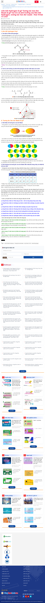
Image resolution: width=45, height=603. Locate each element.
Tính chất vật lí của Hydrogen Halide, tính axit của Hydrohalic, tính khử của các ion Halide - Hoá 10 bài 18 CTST (33, 276)
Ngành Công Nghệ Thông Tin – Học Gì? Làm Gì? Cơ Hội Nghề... (17, 509)
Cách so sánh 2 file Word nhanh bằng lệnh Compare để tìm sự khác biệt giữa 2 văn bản (16, 460)
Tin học (24, 585)
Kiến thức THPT (14, 4)
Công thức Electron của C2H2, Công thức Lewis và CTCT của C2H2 (33, 348)
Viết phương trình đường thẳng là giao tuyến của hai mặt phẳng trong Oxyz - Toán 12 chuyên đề (16, 382)
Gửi (33, 257)
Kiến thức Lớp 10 (26, 571)
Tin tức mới (8, 4)
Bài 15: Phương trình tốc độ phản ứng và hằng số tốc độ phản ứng (26, 209)
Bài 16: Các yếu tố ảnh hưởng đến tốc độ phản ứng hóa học (25, 211)
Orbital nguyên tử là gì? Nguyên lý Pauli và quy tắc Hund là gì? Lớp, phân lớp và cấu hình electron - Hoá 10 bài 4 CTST (11, 269)
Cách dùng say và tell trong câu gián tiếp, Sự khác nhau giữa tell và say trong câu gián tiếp (38, 460)
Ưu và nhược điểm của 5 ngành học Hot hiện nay (16, 518)
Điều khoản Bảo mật (6, 583)
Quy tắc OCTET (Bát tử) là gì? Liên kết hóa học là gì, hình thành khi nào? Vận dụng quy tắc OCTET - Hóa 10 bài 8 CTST (12, 313)
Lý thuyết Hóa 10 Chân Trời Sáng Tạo (9, 5)
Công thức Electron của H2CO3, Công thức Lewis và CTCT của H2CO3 (11, 348)
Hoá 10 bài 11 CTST (27, 243)
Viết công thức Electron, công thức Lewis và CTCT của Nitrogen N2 (12, 365)
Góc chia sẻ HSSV (5, 578)
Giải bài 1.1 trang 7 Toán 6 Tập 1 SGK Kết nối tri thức (16, 440)
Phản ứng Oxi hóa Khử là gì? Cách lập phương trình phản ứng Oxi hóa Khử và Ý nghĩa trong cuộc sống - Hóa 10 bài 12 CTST (34, 298)
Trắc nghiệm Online (6, 576)
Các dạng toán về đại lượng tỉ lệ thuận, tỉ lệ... (17, 431)
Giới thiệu (4, 566)
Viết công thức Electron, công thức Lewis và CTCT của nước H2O (33, 359)
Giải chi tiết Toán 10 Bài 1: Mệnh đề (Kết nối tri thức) (37, 381)
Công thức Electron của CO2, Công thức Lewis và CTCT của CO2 (11, 354)
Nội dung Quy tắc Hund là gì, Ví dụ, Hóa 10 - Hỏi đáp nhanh (12, 276)
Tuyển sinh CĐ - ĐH (5, 573)
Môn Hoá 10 (29, 4)
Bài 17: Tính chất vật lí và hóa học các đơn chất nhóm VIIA (24, 213)
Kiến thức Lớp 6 (26, 580)
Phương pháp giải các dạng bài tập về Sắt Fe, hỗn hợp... (38, 400)
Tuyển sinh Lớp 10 (5, 571)
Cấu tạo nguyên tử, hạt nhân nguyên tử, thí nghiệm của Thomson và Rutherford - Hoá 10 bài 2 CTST (33, 328)
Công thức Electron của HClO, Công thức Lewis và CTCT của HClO (33, 342)
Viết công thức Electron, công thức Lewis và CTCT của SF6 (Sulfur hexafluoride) (33, 365)
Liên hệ (3, 585)
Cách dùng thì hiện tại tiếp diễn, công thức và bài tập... (38, 481)
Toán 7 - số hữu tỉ (38, 428)
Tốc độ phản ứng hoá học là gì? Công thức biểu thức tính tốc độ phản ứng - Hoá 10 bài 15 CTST (12, 291)
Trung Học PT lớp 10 (21, 4)
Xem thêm (22, 371)
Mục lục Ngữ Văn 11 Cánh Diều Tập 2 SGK (37, 509)
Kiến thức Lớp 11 (26, 569)
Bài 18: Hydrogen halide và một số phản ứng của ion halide (25, 215)
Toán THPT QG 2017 (37, 438)
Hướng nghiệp (5, 569)
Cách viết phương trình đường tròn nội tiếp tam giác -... (16, 394)
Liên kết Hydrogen (35, 243)
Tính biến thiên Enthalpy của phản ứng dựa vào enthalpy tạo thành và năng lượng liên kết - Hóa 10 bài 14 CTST (33, 291)
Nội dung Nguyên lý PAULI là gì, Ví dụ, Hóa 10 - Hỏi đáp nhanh (33, 269)
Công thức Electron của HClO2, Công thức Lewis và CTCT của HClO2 (11, 342)
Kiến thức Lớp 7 (26, 578)
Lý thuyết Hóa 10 (5, 200)
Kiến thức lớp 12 (26, 566)
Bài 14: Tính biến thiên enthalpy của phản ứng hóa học (23, 206)
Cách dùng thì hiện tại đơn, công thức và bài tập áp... (38, 472)
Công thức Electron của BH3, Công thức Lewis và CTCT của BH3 (33, 354)
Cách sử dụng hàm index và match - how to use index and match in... (16, 471)
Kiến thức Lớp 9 (26, 573)
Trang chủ (3, 4)
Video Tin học (4, 580)
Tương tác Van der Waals (19, 243)
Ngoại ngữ (25, 583)
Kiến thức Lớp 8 (26, 576)
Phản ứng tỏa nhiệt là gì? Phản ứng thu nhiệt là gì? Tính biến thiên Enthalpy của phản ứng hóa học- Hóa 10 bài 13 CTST (12, 298)
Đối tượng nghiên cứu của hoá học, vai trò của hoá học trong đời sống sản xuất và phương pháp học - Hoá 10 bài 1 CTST (11, 336)
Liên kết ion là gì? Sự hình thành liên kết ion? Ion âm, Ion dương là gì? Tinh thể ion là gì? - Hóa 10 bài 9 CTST (34, 305)
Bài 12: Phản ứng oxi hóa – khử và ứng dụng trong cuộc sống (25, 200)
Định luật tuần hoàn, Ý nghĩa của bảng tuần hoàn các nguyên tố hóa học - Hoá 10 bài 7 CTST (33, 313)
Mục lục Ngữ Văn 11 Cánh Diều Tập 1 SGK (37, 518)
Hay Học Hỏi (29, 194)
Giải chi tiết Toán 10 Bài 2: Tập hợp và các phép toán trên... (38, 391)
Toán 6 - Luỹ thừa (37, 420)
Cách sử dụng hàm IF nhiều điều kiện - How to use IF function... (16, 480)
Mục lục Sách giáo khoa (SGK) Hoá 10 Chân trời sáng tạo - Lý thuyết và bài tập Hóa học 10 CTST (33, 336)
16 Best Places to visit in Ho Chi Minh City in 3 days (38, 499)
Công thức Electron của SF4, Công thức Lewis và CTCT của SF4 (12, 359)
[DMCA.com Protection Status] (4, 590)
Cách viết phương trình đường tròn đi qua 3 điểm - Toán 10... (16, 403)
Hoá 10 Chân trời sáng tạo (9, 243)
